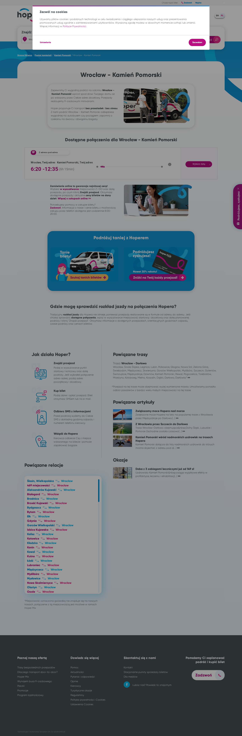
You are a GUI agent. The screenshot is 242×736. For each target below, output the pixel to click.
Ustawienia (45, 42)
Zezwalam (197, 42)
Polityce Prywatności (74, 26)
